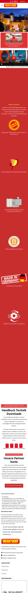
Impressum (4, 570)
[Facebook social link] (11, 1)
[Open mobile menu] (1, 5)
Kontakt (3, 574)
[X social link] (13, 1)
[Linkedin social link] (17, 1)
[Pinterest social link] (15, 1)
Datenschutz (5, 566)
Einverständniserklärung (7, 494)
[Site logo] (10, 5)
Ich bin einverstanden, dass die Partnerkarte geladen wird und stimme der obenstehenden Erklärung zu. (13, 531)
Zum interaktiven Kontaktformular (14, 485)
